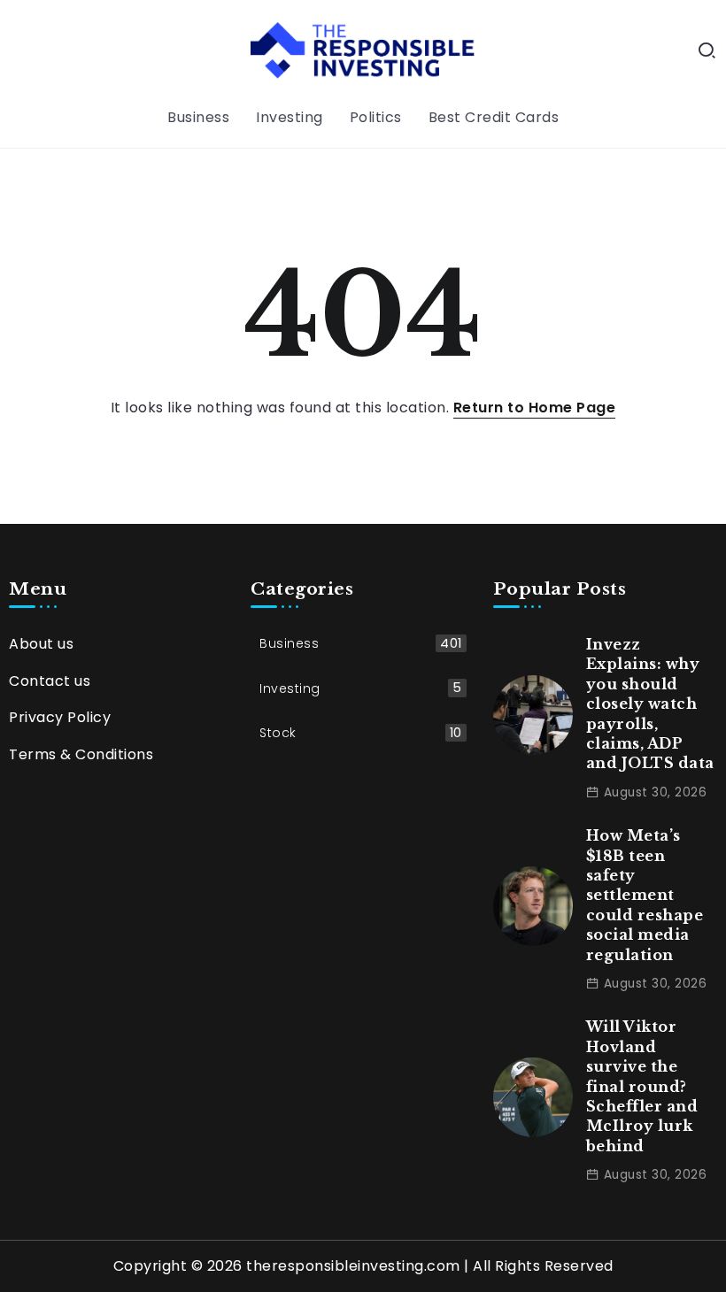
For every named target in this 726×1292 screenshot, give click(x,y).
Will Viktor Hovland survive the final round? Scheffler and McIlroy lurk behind (642, 1086)
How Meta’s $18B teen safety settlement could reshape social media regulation (645, 895)
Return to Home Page (534, 407)
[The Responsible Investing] (363, 50)
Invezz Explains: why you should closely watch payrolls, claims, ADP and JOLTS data (650, 703)
